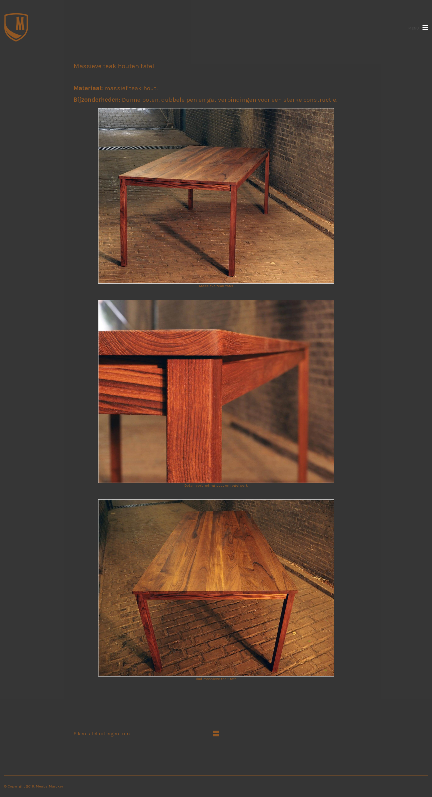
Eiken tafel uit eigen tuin (102, 734)
